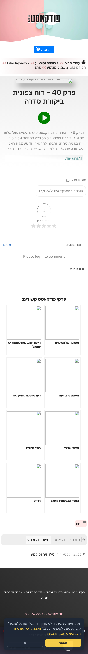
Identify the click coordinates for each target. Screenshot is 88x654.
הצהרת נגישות (34, 592)
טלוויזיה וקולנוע (46, 63)
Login (7, 245)
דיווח (79, 523)
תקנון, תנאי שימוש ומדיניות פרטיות (65, 592)
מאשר (63, 643)
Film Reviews (18, 63)
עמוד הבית (72, 63)
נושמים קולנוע (57, 67)
